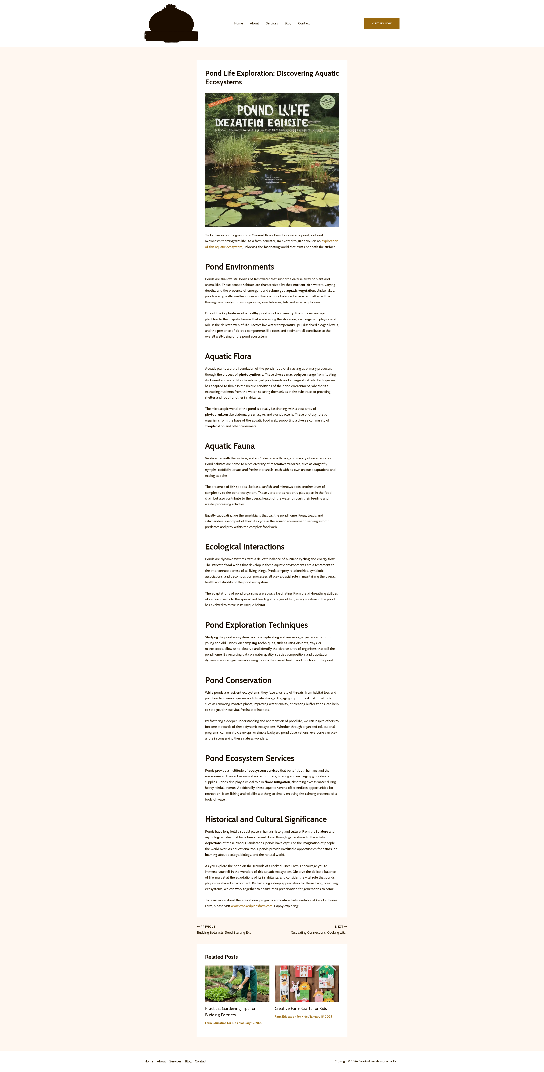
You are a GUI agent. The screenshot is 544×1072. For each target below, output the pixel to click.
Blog (288, 23)
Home (238, 23)
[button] (382, 23)
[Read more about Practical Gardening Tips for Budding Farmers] (237, 983)
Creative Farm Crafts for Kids (301, 1008)
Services (272, 23)
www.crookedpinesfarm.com (251, 906)
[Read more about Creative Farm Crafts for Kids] (307, 983)
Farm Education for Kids (221, 1023)
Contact (304, 23)
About (254, 23)
